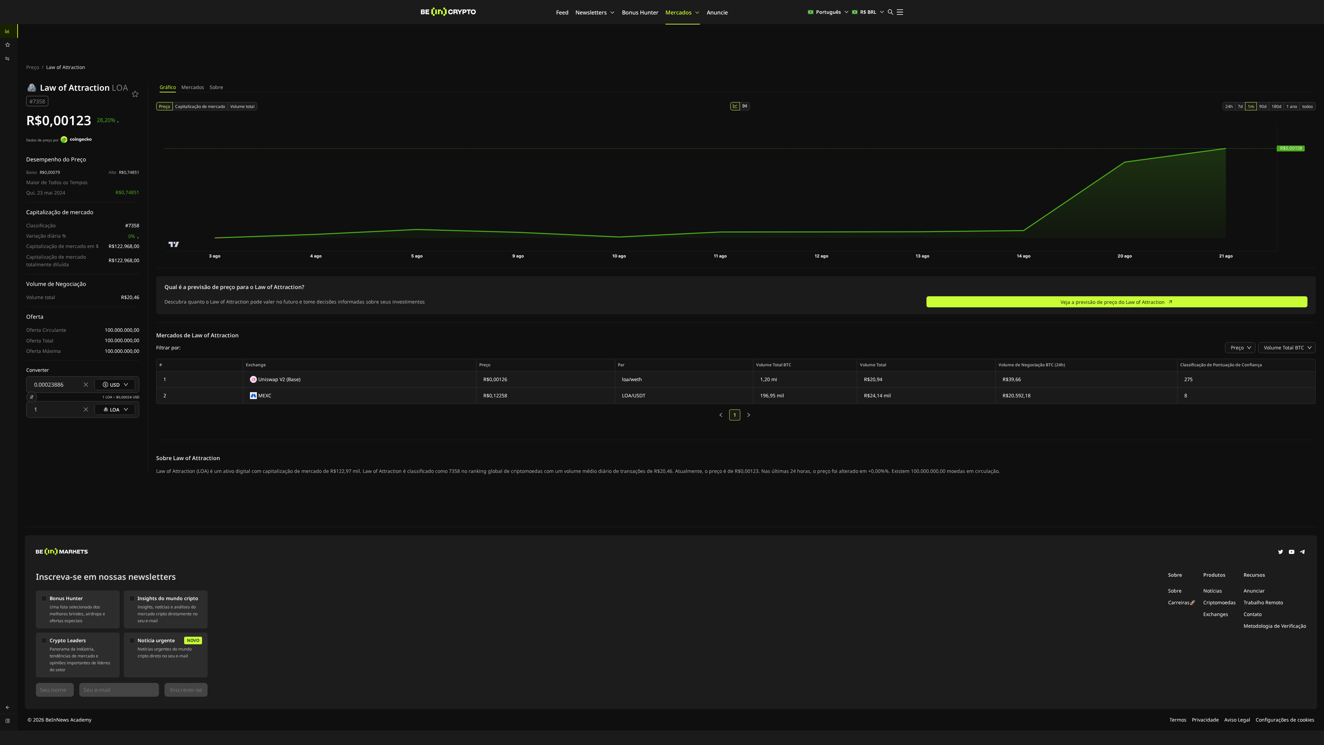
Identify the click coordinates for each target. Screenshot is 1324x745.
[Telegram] (1302, 552)
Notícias (1212, 590)
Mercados (678, 12)
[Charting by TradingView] (174, 244)
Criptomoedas (1219, 602)
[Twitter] (1280, 552)
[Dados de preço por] (76, 140)
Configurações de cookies (1285, 719)
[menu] (9, 45)
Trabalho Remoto (1263, 602)
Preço (32, 67)
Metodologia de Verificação (1275, 626)
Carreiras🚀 (1181, 602)
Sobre (216, 87)
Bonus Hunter (640, 12)
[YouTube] (1291, 552)
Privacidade (1205, 719)
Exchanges (1215, 614)
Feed (562, 12)
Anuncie (717, 12)
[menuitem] (9, 31)
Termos (1178, 719)
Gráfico (168, 87)
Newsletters (591, 12)
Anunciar (1254, 590)
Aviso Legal (1237, 719)
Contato (1253, 614)
